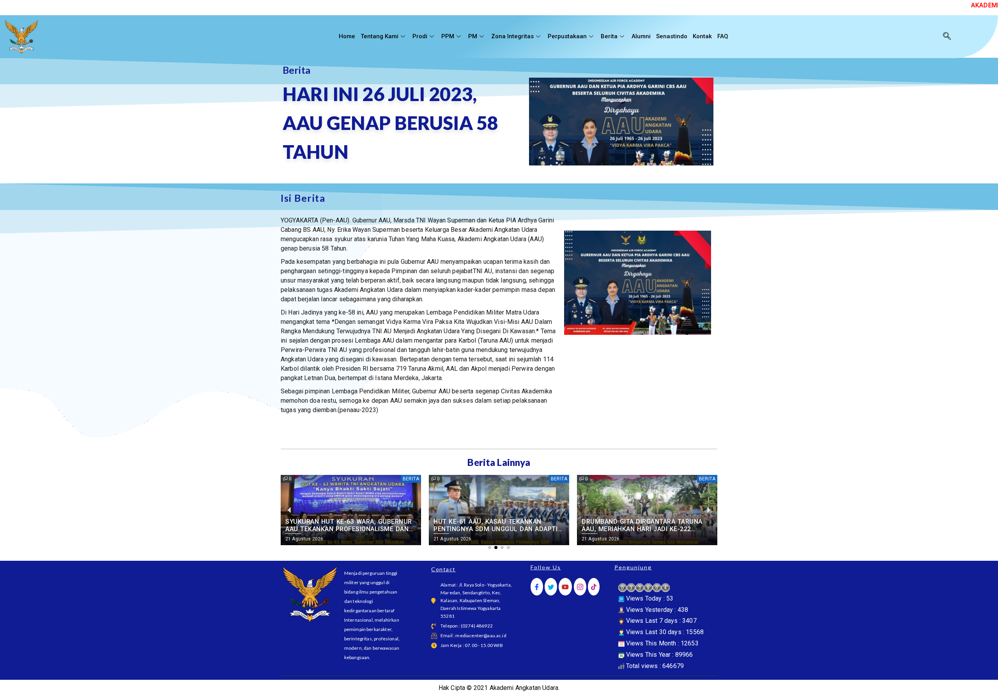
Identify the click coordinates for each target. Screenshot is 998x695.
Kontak (702, 36)
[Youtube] (565, 586)
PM (472, 36)
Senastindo (671, 36)
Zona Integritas (512, 36)
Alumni (641, 36)
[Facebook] (537, 586)
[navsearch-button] (947, 37)
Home (347, 36)
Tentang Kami (379, 36)
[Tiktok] (594, 586)
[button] (489, 547)
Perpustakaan (567, 36)
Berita (609, 36)
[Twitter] (551, 586)
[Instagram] (580, 586)
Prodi (419, 36)
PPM (447, 36)
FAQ (722, 36)
